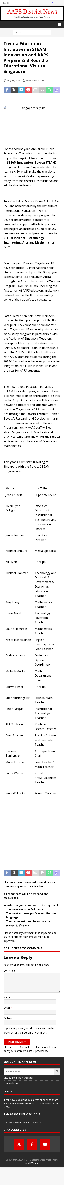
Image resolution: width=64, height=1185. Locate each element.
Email (7, 1007)
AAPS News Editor (35, 80)
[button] (59, 24)
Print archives (11, 1083)
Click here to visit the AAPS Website (22, 1122)
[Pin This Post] (28, 90)
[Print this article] (42, 90)
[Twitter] (19, 1144)
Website (8, 1018)
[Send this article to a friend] (35, 90)
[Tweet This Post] (14, 90)
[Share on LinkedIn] (21, 90)
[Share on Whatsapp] (49, 90)
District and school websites (19, 1077)
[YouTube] (45, 1144)
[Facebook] (32, 1144)
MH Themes (33, 1163)
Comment (9, 970)
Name (7, 997)
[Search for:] (14, 2)
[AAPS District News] (32, 18)
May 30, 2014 (13, 80)
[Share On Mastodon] (56, 90)
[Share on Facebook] (7, 90)
